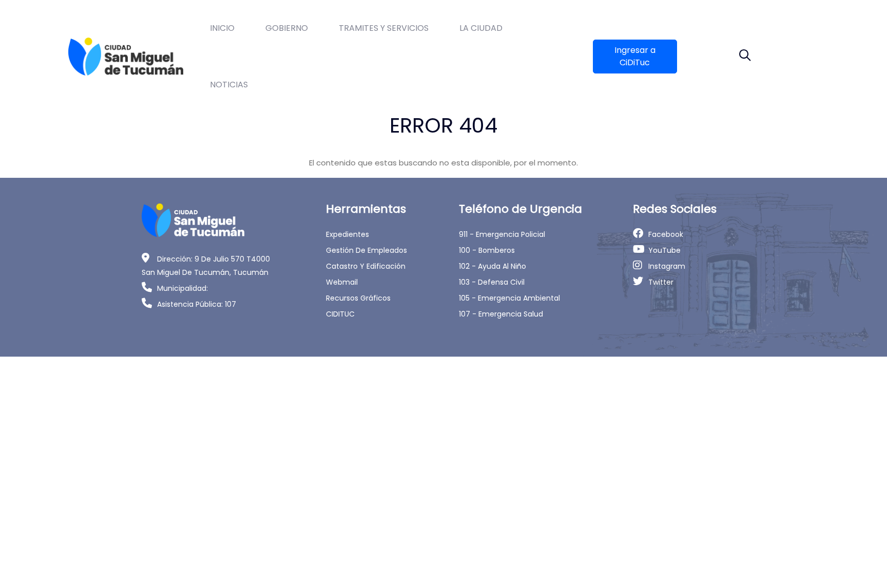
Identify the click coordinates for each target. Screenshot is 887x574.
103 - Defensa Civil (492, 282)
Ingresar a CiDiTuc (634, 56)
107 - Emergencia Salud (501, 314)
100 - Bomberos (487, 250)
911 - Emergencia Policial (502, 234)
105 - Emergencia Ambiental (509, 298)
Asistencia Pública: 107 (196, 304)
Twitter (660, 282)
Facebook (665, 234)
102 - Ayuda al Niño (492, 266)
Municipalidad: (182, 288)
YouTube (664, 250)
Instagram (666, 266)
